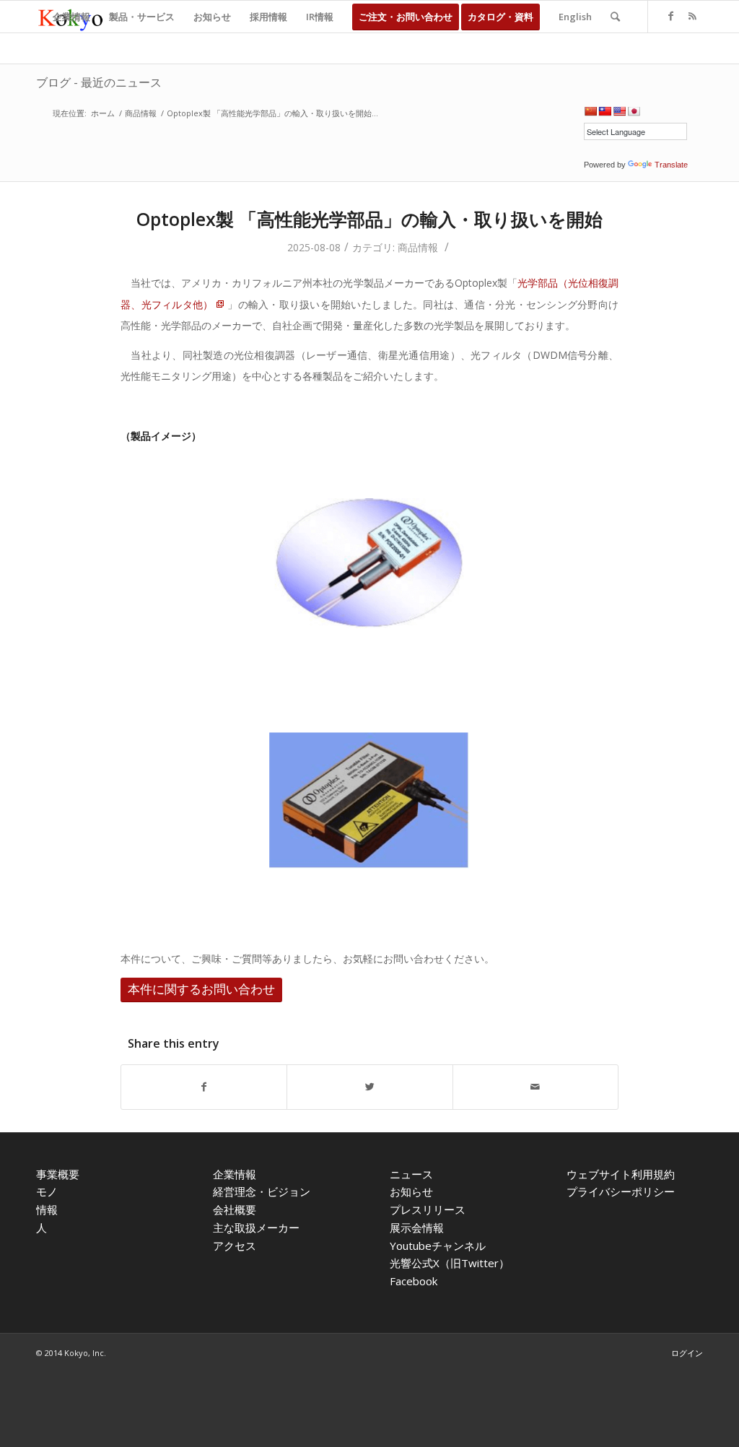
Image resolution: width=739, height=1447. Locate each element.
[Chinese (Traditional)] (604, 111)
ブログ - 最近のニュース (99, 82)
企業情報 (234, 1174)
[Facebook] (670, 16)
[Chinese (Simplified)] (590, 111)
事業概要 (57, 1174)
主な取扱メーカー (256, 1227)
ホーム (103, 113)
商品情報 (141, 113)
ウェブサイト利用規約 (621, 1174)
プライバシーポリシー (621, 1191)
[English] (619, 111)
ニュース (411, 1174)
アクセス (234, 1245)
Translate (671, 164)
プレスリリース (427, 1209)
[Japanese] (633, 111)
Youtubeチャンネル (438, 1245)
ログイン (687, 1352)
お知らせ (411, 1191)
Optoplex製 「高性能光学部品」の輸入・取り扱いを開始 (369, 219)
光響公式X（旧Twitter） (450, 1263)
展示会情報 (417, 1227)
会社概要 (234, 1209)
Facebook (413, 1281)
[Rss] (692, 16)
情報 (47, 1209)
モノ (47, 1191)
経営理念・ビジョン (261, 1191)
